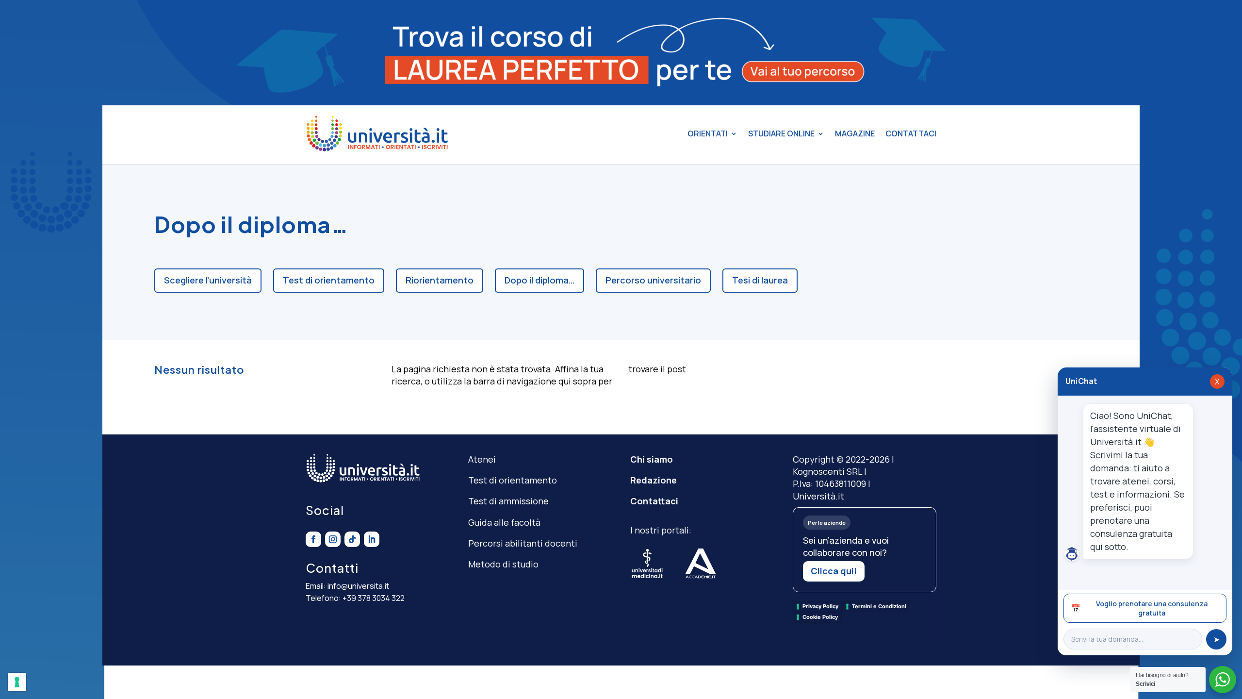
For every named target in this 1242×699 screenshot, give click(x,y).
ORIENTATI (707, 133)
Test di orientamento (329, 280)
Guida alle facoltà (504, 522)
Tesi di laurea (760, 280)
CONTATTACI (910, 133)
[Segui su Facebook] (313, 539)
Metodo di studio (503, 564)
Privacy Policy (820, 606)
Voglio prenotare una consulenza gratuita (1139, 608)
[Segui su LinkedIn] (371, 539)
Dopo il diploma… (539, 280)
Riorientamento (440, 280)
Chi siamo (651, 459)
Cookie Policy (820, 617)
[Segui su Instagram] (333, 539)
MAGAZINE (855, 133)
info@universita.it (358, 586)
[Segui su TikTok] (352, 539)
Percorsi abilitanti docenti (522, 543)
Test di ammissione (508, 501)
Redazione (653, 480)
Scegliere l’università (208, 280)
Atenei (482, 459)
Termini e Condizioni (879, 606)
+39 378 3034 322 (374, 598)
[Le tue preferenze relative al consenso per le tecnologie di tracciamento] (17, 682)
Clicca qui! (834, 571)
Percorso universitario (653, 280)
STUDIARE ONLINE (781, 133)
